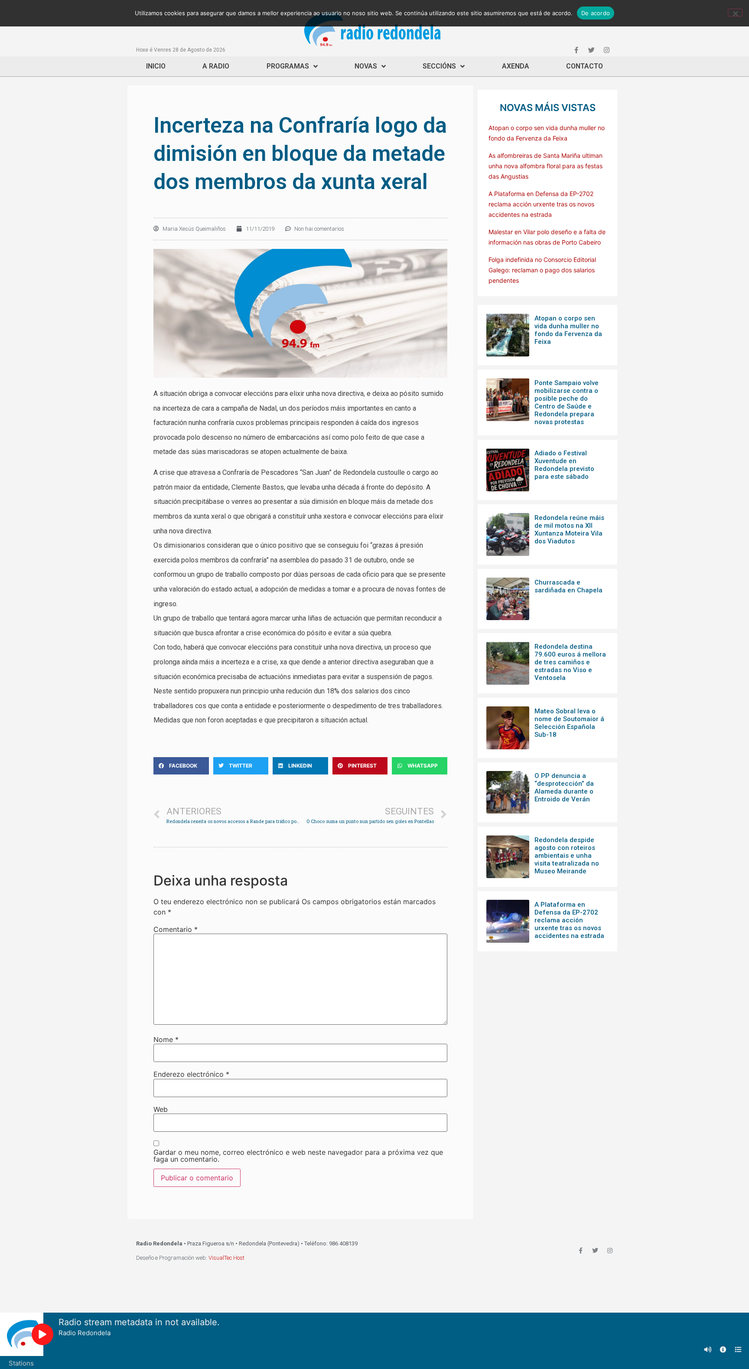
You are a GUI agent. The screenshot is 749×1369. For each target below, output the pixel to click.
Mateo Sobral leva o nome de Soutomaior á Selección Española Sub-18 (569, 722)
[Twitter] (591, 49)
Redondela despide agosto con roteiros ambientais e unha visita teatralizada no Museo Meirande (566, 855)
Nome (166, 1039)
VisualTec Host (226, 1258)
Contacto (584, 66)
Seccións (439, 66)
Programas (288, 66)
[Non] (735, 12)
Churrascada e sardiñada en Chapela (568, 586)
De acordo (595, 13)
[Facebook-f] (576, 49)
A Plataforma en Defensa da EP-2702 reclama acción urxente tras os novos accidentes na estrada (541, 204)
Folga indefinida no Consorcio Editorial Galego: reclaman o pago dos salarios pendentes (542, 270)
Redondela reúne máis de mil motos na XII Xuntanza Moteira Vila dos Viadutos (569, 529)
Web (160, 1109)
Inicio (156, 66)
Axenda (515, 66)
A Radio (215, 66)
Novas (366, 66)
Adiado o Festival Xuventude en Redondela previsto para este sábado (564, 464)
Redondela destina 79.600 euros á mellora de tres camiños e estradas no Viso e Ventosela (570, 662)
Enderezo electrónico (191, 1074)
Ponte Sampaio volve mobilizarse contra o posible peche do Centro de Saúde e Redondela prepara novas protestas (566, 402)
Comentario (175, 929)
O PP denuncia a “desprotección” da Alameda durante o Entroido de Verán (564, 787)
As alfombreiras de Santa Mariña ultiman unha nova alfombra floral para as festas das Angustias (545, 166)
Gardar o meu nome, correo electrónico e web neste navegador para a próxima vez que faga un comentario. (298, 1156)
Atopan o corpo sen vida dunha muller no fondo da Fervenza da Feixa (568, 330)
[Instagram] (606, 49)
